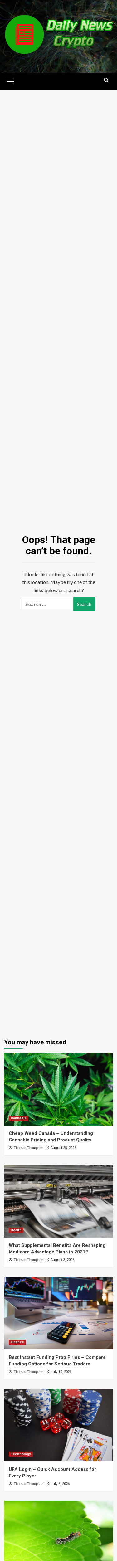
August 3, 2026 (62, 1260)
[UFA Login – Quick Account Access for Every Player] (58, 1425)
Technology (21, 1454)
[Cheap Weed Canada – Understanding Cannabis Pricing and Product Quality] (58, 1089)
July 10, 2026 (61, 1372)
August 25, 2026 (63, 1148)
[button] (10, 80)
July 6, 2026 (60, 1484)
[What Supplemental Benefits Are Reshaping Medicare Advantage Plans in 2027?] (58, 1201)
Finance (17, 1342)
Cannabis (19, 1118)
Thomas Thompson (28, 1148)
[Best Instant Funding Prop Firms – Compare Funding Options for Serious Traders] (58, 1313)
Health (16, 1230)
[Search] (106, 80)
